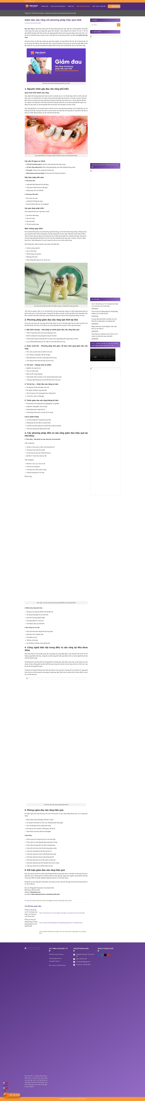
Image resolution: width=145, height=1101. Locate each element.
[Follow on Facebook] (113, 1)
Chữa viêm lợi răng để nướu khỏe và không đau (40, 845)
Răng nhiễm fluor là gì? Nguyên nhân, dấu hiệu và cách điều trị (104, 327)
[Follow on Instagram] (114, 1)
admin (39, 23)
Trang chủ (44, 6)
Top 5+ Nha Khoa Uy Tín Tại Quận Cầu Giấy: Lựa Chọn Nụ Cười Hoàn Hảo (104, 305)
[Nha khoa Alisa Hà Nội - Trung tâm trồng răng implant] (32, 6)
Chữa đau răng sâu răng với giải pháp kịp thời (40, 857)
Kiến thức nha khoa (83, 6)
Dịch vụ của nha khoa (58, 6)
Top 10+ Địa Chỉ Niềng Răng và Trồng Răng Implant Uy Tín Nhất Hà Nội (104, 312)
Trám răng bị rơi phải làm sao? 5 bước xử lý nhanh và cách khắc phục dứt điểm (104, 335)
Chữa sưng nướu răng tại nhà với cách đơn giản (41, 839)
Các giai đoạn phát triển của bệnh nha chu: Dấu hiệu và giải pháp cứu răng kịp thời (104, 320)
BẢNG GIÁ (71, 6)
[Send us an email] (116, 1)
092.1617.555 (115, 6)
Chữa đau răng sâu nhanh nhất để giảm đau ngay (41, 854)
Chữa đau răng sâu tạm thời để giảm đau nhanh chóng (42, 863)
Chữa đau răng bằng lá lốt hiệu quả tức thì (39, 851)
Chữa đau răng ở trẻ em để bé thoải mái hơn (39, 866)
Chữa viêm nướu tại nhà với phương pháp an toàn (41, 848)
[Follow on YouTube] (119, 1)
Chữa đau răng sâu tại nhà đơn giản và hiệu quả (40, 860)
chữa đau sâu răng (57, 900)
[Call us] (117, 1)
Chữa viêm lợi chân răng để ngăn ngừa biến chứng (41, 842)
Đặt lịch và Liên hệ (98, 6)
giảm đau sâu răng (66, 900)
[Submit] (118, 25)
